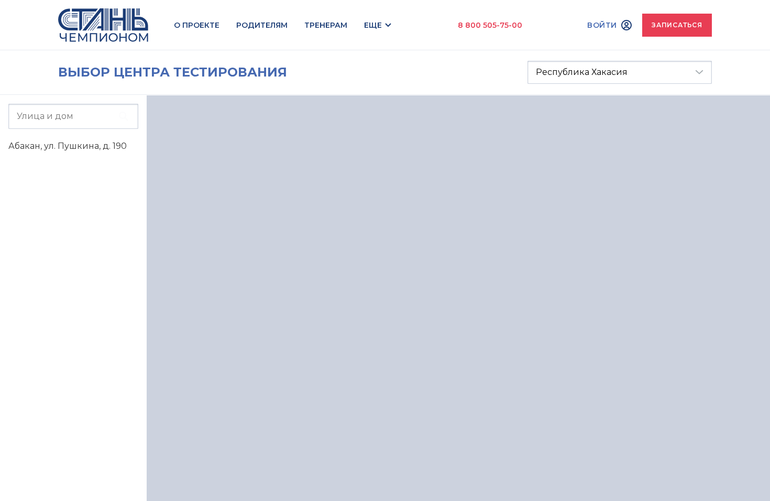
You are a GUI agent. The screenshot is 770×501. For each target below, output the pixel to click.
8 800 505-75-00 (490, 25)
